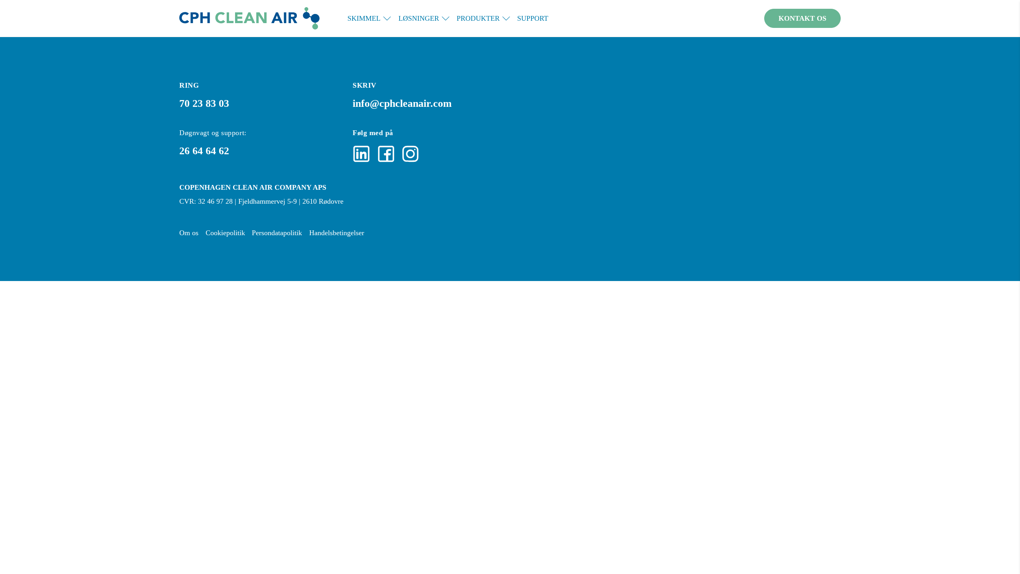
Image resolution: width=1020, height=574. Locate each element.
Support (532, 18)
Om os (188, 233)
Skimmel (364, 18)
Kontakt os (802, 18)
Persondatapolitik (277, 233)
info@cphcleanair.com (402, 103)
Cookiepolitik (225, 233)
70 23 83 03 (204, 103)
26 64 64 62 (204, 151)
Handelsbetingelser (336, 233)
